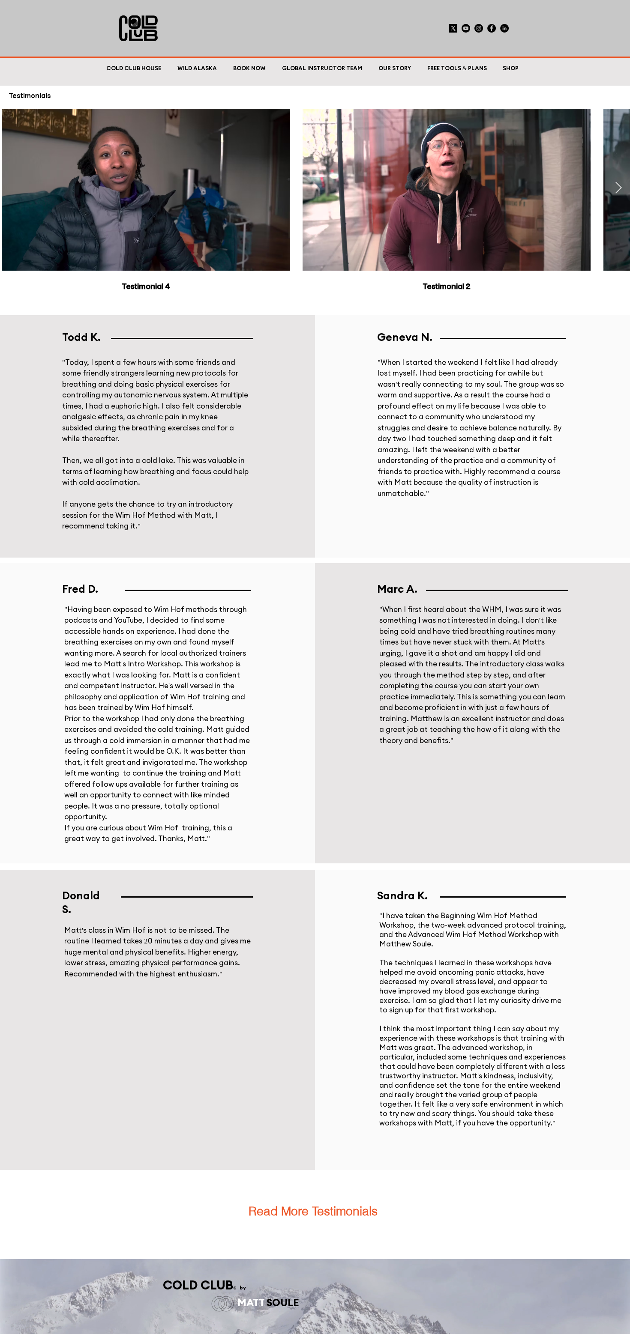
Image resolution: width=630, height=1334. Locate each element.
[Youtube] (466, 28)
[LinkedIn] (504, 28)
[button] (455, 69)
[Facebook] (491, 28)
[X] (453, 28)
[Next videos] (618, 188)
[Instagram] (478, 28)
